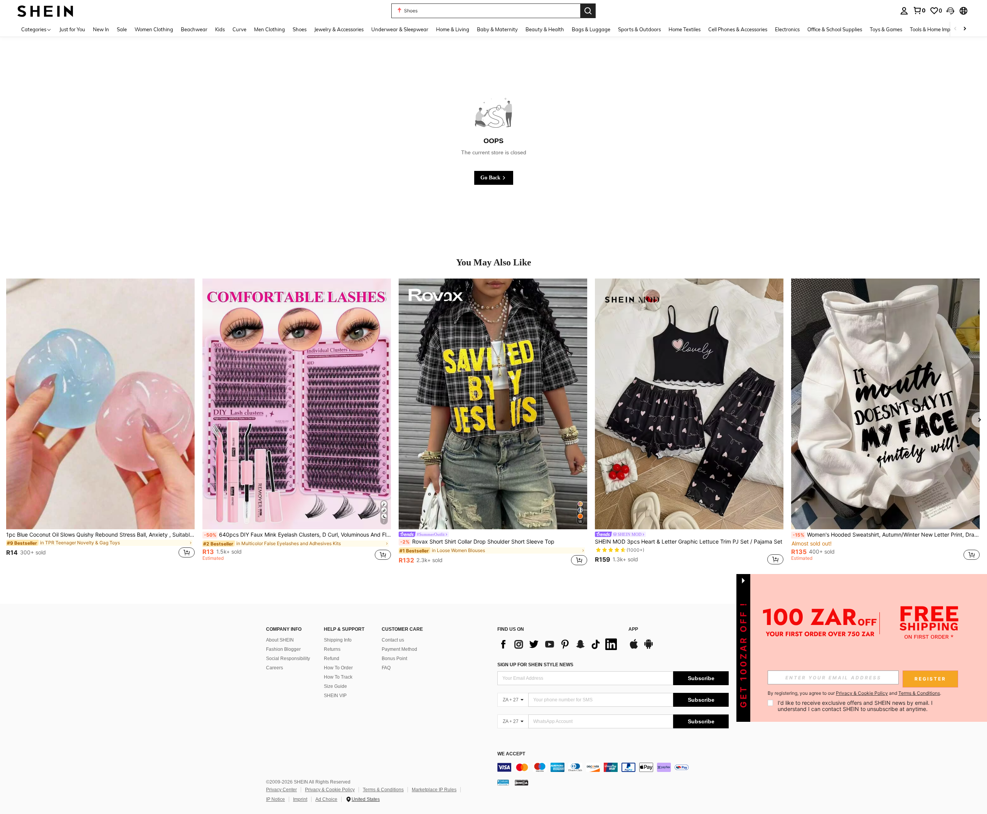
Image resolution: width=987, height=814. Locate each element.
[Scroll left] (955, 29)
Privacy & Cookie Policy (330, 789)
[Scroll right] (964, 29)
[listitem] (100, 423)
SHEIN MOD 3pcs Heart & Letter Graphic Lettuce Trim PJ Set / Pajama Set (688, 542)
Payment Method (399, 649)
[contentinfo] (613, 767)
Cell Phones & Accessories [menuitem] (737, 29)
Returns (332, 649)
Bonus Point (394, 658)
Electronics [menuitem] (787, 29)
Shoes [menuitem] (300, 29)
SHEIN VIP (335, 695)
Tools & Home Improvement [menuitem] (941, 29)
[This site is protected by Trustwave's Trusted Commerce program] (503, 782)
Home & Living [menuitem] (452, 29)
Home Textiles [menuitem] (685, 29)
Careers (274, 667)
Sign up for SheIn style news (535, 664)
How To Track (338, 677)
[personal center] (904, 10)
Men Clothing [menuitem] (269, 29)
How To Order (338, 667)
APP (633, 629)
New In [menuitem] (101, 29)
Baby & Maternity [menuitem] (497, 29)
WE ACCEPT (511, 754)
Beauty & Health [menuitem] (545, 29)
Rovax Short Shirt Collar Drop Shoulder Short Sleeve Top (477, 542)
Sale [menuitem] (122, 29)
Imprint (300, 799)
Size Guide (335, 686)
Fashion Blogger (283, 649)
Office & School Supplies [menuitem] (834, 29)
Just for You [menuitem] (72, 29)
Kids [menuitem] (220, 29)
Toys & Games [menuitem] (886, 29)
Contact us (393, 640)
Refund (331, 658)
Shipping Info (338, 640)
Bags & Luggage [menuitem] (591, 29)
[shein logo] (45, 11)
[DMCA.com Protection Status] (521, 782)
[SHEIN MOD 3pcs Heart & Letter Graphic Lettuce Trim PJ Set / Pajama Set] (689, 404)
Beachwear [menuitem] (194, 29)
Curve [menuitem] (239, 29)
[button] (950, 10)
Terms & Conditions (383, 789)
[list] (559, 644)
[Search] (588, 10)
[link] (919, 10)
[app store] (633, 647)
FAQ (386, 667)
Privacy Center (281, 789)
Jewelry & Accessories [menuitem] (339, 29)
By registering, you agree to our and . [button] (854, 693)
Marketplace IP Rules (434, 789)
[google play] (648, 647)
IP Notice (275, 799)
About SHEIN (280, 640)
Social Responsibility (288, 658)
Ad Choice (326, 799)
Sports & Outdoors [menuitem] (639, 29)
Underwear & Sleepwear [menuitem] (399, 29)
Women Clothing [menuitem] (154, 29)
